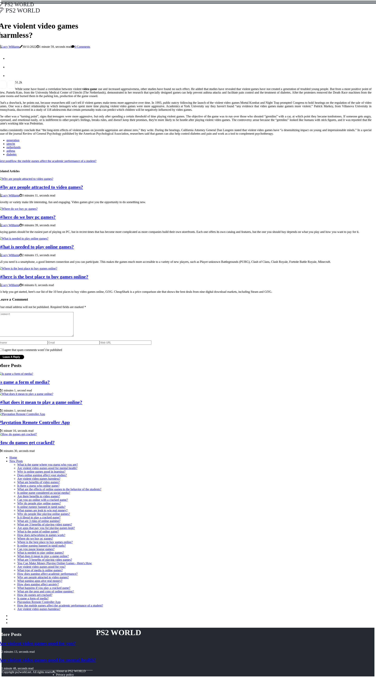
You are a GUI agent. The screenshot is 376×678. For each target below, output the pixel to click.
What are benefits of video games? (38, 482)
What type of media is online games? (40, 570)
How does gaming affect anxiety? (38, 584)
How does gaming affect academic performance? (47, 573)
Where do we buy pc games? (35, 538)
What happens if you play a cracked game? (43, 588)
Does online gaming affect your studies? (42, 475)
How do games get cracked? (34, 595)
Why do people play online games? (39, 503)
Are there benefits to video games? (38, 496)
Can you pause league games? (35, 549)
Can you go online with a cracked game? (42, 499)
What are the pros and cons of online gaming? (45, 591)
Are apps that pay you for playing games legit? (46, 528)
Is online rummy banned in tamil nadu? (41, 506)
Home (13, 457)
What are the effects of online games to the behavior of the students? (59, 489)
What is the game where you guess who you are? (47, 464)
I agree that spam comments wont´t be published (32, 350)
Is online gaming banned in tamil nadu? (41, 545)
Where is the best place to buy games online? (45, 542)
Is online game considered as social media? (43, 492)
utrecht (10, 143)
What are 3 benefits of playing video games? (44, 524)
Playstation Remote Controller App (39, 602)
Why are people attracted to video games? (43, 577)
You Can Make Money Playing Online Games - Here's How (54, 563)
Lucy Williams (10, 46)
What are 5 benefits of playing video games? (44, 559)
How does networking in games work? (41, 535)
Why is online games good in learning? (41, 471)
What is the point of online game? (38, 531)
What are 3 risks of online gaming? (38, 521)
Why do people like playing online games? (43, 514)
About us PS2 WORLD (71, 671)
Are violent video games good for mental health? (47, 468)
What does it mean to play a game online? (43, 556)
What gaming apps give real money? (39, 580)
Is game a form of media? (33, 598)
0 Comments (82, 46)
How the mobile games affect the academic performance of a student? (60, 605)
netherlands (13, 147)
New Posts (16, 461)
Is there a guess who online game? (38, 485)
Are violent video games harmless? (38, 478)
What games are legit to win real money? (42, 510)
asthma (10, 150)
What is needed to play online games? (40, 552)
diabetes (11, 154)
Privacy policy (65, 674)
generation (12, 140)
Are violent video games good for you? (41, 566)
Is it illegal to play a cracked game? (39, 517)
